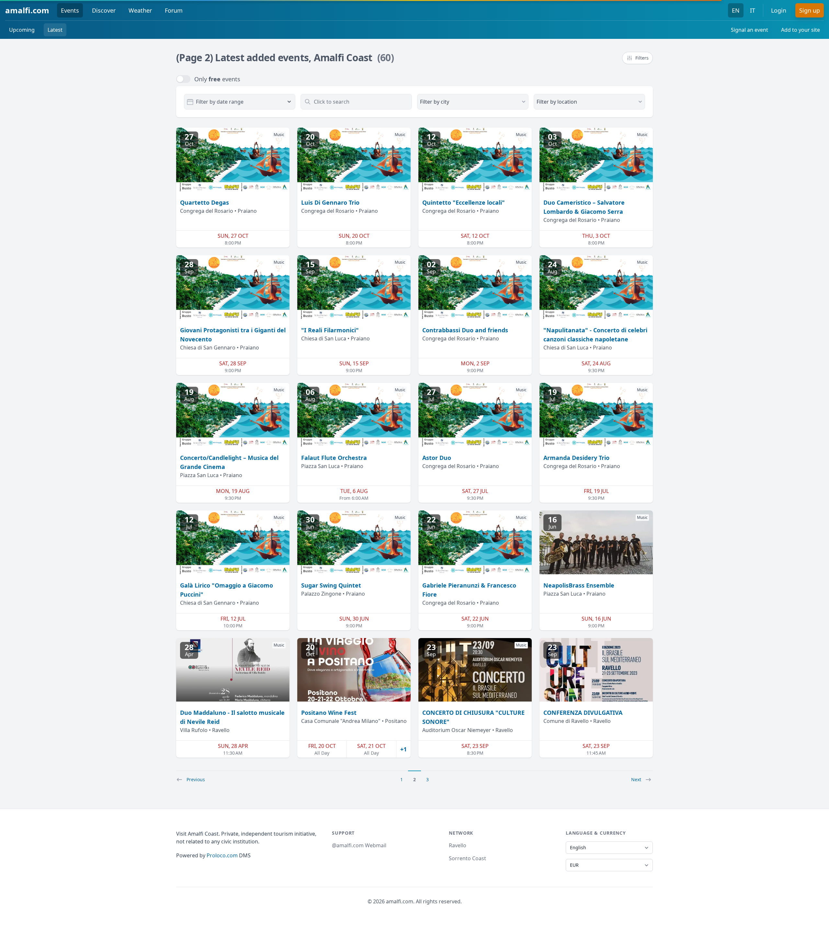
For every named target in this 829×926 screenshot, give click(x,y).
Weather (140, 10)
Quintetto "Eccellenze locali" (463, 202)
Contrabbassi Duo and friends (465, 330)
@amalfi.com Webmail (359, 845)
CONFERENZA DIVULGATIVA (582, 712)
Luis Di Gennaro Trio (330, 202)
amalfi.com (27, 10)
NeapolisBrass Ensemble (578, 585)
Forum (174, 10)
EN (736, 10)
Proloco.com (222, 855)
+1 (403, 749)
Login (778, 10)
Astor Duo (436, 458)
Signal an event (749, 29)
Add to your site (800, 29)
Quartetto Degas (204, 202)
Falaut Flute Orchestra (334, 458)
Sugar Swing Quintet (331, 585)
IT (752, 10)
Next (636, 779)
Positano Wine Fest (329, 712)
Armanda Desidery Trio (576, 458)
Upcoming (22, 29)
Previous (196, 779)
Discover (104, 10)
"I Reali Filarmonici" (330, 330)
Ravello (457, 845)
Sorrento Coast (467, 858)
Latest (55, 29)
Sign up (809, 10)
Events (70, 10)
